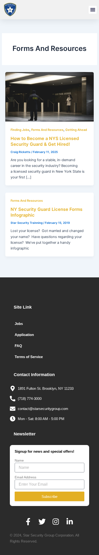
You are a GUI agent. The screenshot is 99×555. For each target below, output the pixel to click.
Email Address (25, 477)
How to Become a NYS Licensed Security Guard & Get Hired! (45, 141)
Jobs (19, 324)
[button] (93, 10)
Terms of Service (29, 357)
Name (19, 460)
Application (24, 335)
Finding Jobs (20, 130)
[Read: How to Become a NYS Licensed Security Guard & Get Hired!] (49, 96)
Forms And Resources (47, 130)
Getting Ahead (76, 130)
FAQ (18, 346)
